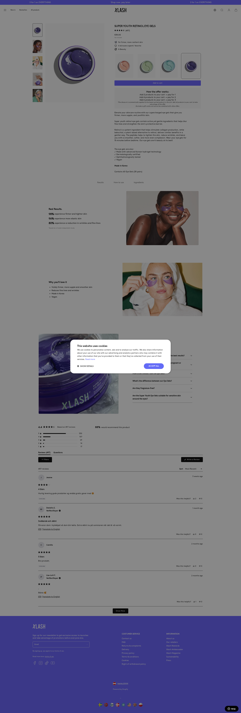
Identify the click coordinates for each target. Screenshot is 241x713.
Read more (90, 359)
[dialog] (120, 356)
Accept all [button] (154, 366)
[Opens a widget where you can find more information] (231, 709)
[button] (85, 366)
